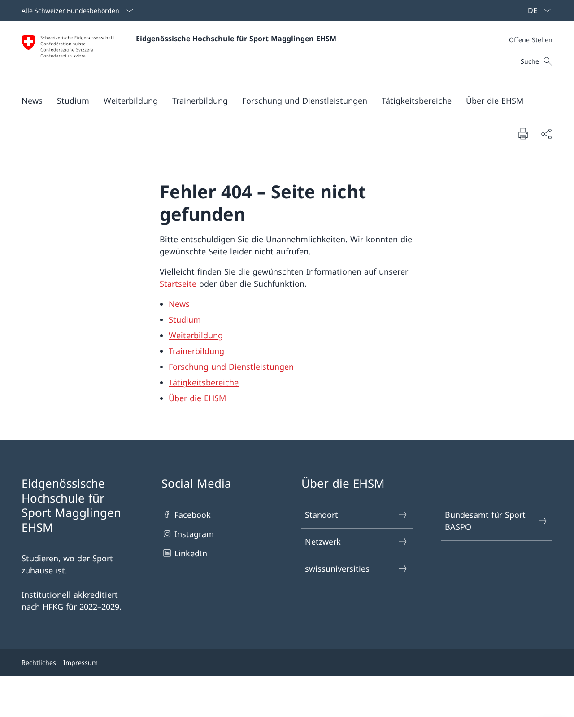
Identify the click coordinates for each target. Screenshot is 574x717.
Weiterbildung (196, 335)
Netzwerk (323, 541)
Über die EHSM (197, 398)
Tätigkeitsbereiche (204, 382)
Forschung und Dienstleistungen (231, 366)
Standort (321, 514)
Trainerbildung (196, 350)
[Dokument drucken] (523, 133)
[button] (32, 100)
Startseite (178, 283)
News (179, 303)
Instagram (194, 534)
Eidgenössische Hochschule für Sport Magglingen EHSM (236, 39)
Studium (185, 319)
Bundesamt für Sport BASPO (485, 520)
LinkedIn (190, 553)
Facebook (192, 514)
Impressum (80, 662)
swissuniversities (337, 568)
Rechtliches (39, 662)
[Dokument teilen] (546, 133)
